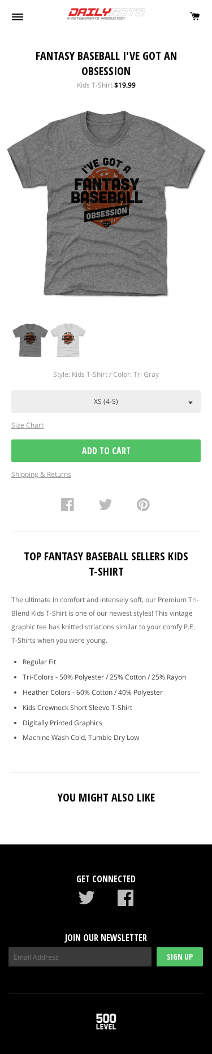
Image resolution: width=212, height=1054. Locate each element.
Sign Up (180, 956)
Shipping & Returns (41, 474)
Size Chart (27, 425)
